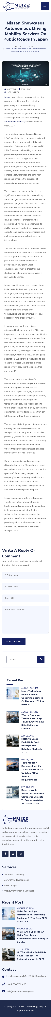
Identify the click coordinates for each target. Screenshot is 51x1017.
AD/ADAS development (16, 879)
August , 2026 (29, 712)
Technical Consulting (14, 874)
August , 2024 (29, 688)
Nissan (7, 97)
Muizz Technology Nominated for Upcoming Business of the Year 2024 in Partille (32, 698)
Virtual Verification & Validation (19, 890)
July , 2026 (27, 736)
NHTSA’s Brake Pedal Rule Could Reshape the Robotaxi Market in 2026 (31, 745)
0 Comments (13, 92)
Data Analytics (11, 885)
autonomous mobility (14, 121)
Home (20, 46)
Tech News (30, 46)
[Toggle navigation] (45, 6)
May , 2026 (27, 759)
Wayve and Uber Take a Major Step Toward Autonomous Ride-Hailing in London (32, 721)
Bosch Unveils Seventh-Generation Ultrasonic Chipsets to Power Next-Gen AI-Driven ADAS (32, 797)
